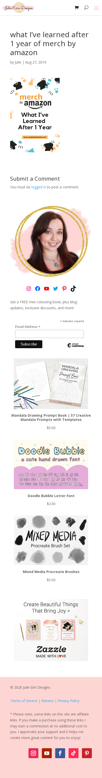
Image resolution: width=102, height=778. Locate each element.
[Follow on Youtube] (47, 753)
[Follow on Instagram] (33, 753)
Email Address (27, 326)
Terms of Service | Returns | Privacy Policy (44, 700)
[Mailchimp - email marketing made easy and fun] (75, 349)
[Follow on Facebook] (60, 753)
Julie (18, 62)
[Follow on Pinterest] (87, 753)
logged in (38, 187)
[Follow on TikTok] (73, 753)
